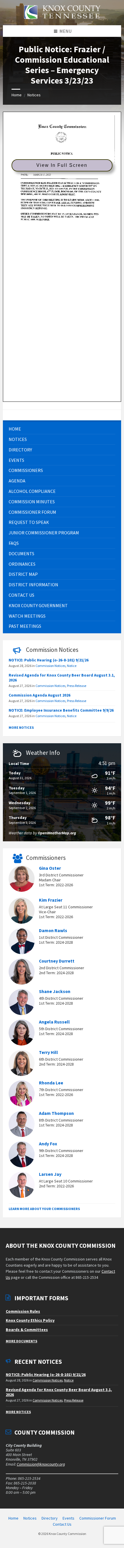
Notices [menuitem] (30, 1518)
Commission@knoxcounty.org (41, 1464)
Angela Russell (54, 1022)
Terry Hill (48, 1052)
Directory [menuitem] (50, 1518)
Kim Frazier (50, 900)
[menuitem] (62, 429)
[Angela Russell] (22, 1033)
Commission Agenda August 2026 (39, 695)
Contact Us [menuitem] (62, 1524)
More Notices (21, 727)
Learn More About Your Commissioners (44, 1209)
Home (17, 94)
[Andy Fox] (22, 1155)
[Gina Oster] (22, 880)
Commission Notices (50, 665)
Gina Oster (50, 868)
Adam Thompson (56, 1113)
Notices (34, 94)
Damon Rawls (53, 930)
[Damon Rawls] (22, 942)
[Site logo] (62, 22)
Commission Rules (23, 1311)
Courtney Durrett (56, 961)
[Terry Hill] (22, 1064)
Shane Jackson (54, 991)
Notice (71, 665)
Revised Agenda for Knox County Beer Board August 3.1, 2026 (62, 677)
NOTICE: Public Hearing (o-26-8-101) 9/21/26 (49, 660)
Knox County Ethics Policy (30, 1320)
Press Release (76, 685)
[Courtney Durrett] (22, 972)
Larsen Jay (50, 1174)
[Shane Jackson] (22, 1003)
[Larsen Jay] (22, 1186)
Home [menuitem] (13, 1518)
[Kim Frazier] (22, 911)
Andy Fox (48, 1143)
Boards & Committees (27, 1329)
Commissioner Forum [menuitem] (97, 1518)
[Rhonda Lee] (22, 1094)
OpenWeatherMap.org (57, 833)
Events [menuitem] (68, 1518)
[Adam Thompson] (22, 1125)
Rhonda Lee (51, 1083)
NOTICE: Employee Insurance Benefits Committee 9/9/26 (61, 710)
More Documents (21, 1341)
